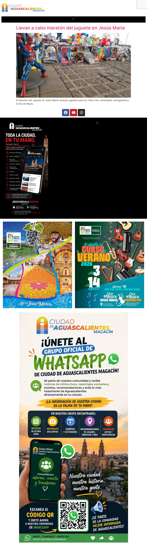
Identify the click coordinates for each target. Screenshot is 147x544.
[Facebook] (65, 112)
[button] (73, 18)
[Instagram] (81, 112)
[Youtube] (73, 112)
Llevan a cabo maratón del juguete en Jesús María (70, 28)
